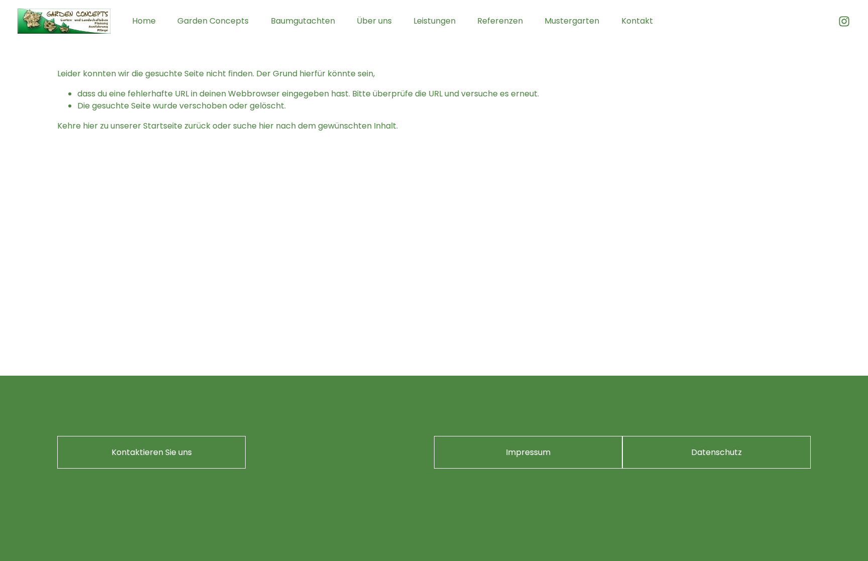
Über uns (374, 21)
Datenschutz (716, 452)
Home (144, 21)
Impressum (528, 452)
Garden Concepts (213, 21)
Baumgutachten (303, 21)
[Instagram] (844, 21)
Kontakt (637, 21)
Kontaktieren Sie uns (152, 452)
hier (90, 126)
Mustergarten (572, 21)
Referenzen (500, 21)
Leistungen (434, 21)
